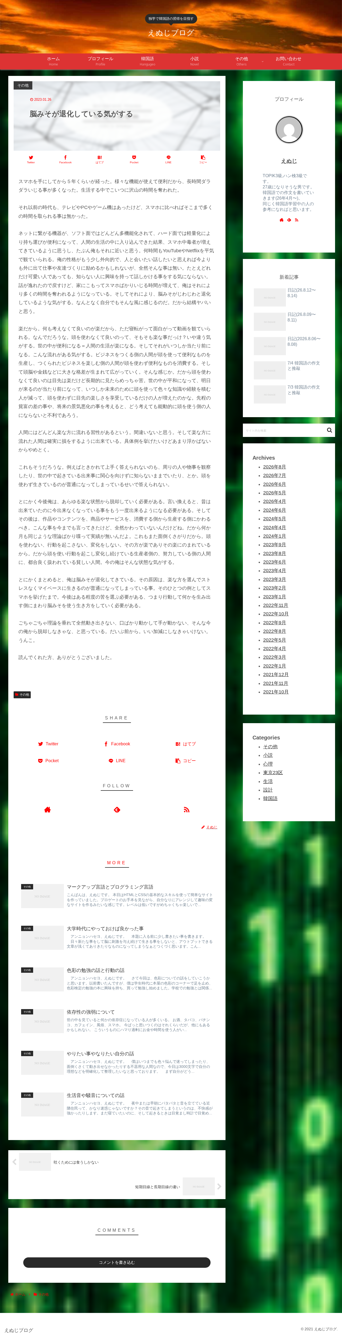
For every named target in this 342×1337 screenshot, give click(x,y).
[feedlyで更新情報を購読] (117, 809)
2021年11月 (275, 683)
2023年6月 (274, 562)
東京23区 (273, 773)
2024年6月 (274, 510)
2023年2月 (274, 588)
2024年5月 (274, 519)
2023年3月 (274, 579)
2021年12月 (276, 674)
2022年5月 (274, 640)
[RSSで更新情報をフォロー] (186, 809)
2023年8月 (274, 553)
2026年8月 (274, 467)
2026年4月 (274, 501)
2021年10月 (276, 692)
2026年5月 (274, 492)
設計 (268, 790)
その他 (24, 694)
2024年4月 (274, 527)
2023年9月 (274, 545)
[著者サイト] (47, 809)
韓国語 (270, 798)
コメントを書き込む (117, 1262)
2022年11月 (275, 605)
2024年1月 (274, 536)
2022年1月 (274, 666)
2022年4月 (274, 648)
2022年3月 (274, 657)
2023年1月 (274, 596)
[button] (329, 430)
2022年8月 (274, 631)
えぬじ (289, 161)
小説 (268, 755)
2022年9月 (274, 622)
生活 (268, 781)
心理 (268, 764)
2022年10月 (276, 614)
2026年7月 (274, 475)
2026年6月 (274, 484)
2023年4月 (274, 570)
